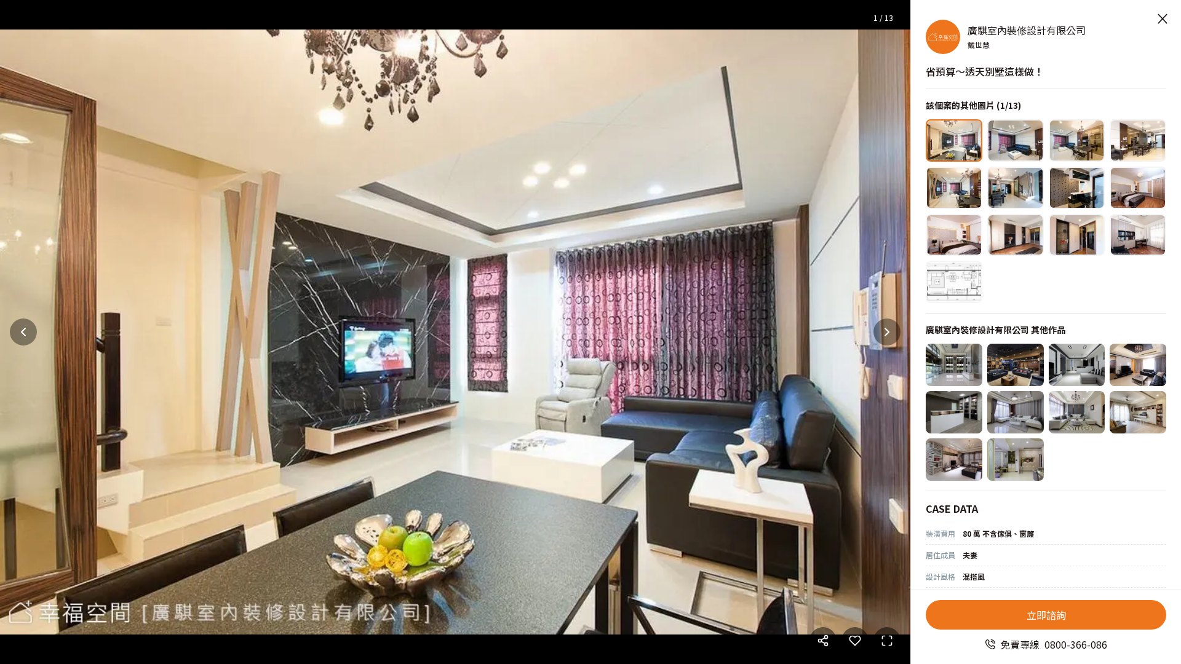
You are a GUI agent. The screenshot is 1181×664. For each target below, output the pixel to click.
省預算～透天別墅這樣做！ (985, 71)
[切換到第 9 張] (954, 235)
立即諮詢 (1046, 614)
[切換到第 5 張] (954, 188)
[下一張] (887, 332)
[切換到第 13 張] (954, 282)
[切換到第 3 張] (1077, 140)
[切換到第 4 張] (1138, 140)
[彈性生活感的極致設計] (1138, 412)
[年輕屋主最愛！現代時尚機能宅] (1077, 365)
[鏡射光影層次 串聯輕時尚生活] (1077, 412)
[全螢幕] (887, 640)
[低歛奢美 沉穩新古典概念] (1138, 365)
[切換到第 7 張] (1077, 188)
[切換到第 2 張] (1015, 140)
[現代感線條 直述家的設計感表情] (1015, 412)
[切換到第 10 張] (1015, 235)
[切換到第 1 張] (954, 140)
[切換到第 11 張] (1077, 235)
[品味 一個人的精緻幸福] (1015, 459)
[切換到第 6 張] (1015, 188)
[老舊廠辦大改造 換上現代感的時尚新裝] (954, 412)
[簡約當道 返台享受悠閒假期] (954, 459)
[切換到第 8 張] (1138, 188)
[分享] (823, 640)
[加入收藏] (855, 640)
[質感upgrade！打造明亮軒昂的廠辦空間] (954, 365)
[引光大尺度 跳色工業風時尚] (1015, 365)
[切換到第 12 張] (1138, 235)
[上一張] (23, 332)
